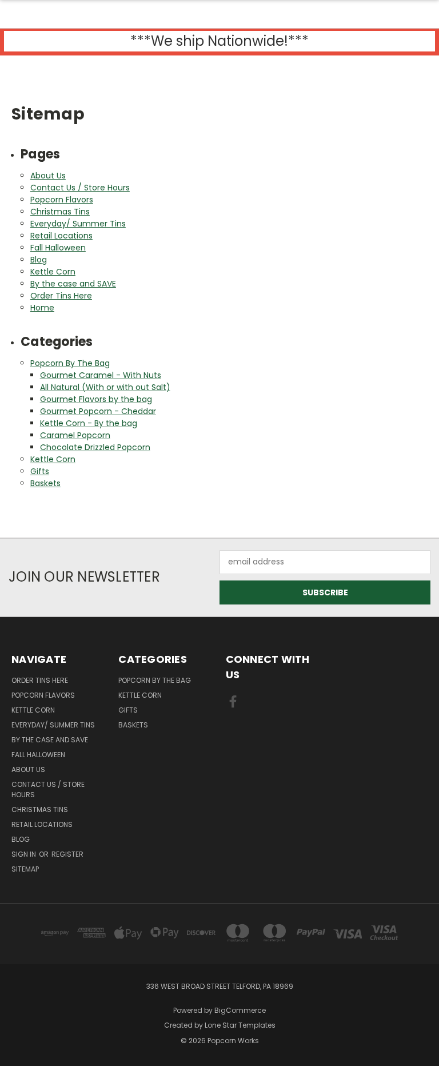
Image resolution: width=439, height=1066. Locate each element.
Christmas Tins (60, 211)
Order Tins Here (61, 295)
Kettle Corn (52, 271)
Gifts (39, 471)
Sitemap (25, 869)
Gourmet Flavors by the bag (96, 399)
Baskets (45, 483)
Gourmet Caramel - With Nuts (100, 375)
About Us (48, 175)
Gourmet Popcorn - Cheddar (98, 411)
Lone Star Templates (240, 1025)
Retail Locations (61, 235)
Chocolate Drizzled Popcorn (95, 447)
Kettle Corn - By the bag (88, 423)
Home (42, 307)
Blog (38, 259)
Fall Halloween (58, 247)
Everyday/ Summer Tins (78, 223)
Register (67, 854)
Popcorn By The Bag (70, 363)
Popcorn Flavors (61, 199)
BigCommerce (240, 1010)
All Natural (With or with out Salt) (105, 387)
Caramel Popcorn (75, 435)
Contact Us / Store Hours (80, 187)
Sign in (24, 854)
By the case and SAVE (73, 283)
